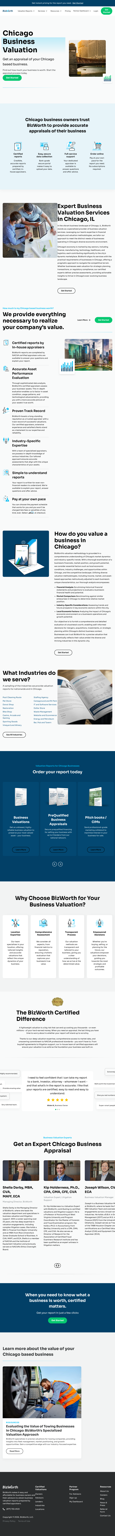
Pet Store (7, 701)
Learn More (21, 850)
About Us (104, 1491)
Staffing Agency (41, 697)
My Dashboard (76, 1501)
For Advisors (75, 1494)
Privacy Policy (9, 1521)
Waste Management (43, 712)
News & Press (103, 1503)
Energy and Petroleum (44, 719)
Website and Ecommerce (45, 715)
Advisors (39, 1498)
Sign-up (73, 1498)
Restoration (8, 708)
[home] (8, 11)
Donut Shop (8, 704)
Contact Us (105, 1515)
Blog (102, 1499)
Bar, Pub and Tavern (42, 722)
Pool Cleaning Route (12, 697)
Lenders (39, 1501)
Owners (38, 1494)
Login (96, 11)
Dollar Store (39, 708)
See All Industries (14, 735)
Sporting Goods (10, 721)
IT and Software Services (45, 704)
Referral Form (103, 1510)
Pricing (68, 11)
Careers (103, 1495)
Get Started (77, 3)
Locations (39, 1509)
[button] (26, 11)
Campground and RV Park (45, 701)
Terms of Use (24, 1521)
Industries (40, 1505)
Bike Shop (7, 712)
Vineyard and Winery (12, 725)
